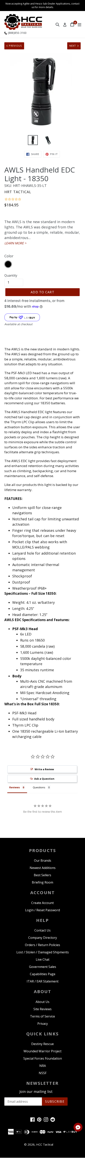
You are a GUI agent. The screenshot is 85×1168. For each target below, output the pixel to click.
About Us (42, 1002)
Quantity (10, 275)
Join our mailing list (36, 1092)
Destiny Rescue (42, 1044)
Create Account (42, 903)
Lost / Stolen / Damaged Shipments (42, 952)
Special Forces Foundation (42, 1058)
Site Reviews (42, 1009)
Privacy (42, 1023)
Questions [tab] (39, 787)
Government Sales (42, 967)
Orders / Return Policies (42, 945)
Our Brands (42, 860)
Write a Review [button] (44, 769)
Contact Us (42, 930)
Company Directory (42, 937)
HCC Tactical (44, 1144)
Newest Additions (43, 868)
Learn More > (15, 243)
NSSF (42, 1073)
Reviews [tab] (14, 787)
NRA (42, 1066)
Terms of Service (42, 1016)
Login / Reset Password (42, 910)
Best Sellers (42, 875)
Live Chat (42, 959)
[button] (78, 1128)
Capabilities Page (42, 974)
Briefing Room (42, 882)
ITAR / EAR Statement (43, 981)
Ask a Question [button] (44, 778)
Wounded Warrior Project (42, 1051)
